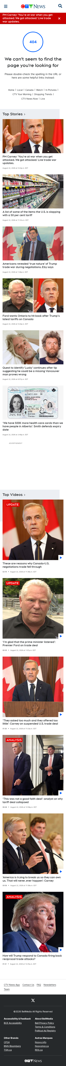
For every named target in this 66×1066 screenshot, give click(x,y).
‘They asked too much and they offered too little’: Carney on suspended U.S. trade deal (30, 722)
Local (20, 90)
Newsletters (50, 984)
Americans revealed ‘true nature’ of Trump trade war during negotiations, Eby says (30, 265)
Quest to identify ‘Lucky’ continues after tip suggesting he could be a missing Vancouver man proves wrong (31, 371)
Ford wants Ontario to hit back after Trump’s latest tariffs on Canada (31, 317)
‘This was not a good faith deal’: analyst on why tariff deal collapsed (33, 800)
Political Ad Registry (45, 1030)
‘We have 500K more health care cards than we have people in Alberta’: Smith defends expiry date (33, 426)
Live (43, 98)
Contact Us (28, 984)
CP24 (7, 1042)
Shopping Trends (43, 94)
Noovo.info (40, 1042)
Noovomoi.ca (42, 1046)
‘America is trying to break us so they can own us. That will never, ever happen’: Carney (32, 879)
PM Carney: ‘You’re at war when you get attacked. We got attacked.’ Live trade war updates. (29, 160)
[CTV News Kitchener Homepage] (33, 6)
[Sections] (6, 6)
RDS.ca (39, 1049)
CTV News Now (29, 98)
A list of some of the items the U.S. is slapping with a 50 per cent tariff (31, 213)
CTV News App (12, 984)
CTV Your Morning (21, 94)
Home (11, 90)
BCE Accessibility (13, 1023)
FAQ (39, 984)
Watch (39, 90)
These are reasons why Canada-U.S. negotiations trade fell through (26, 565)
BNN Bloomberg (12, 1046)
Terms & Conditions (45, 1026)
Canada (29, 90)
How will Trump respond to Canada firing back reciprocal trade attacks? (32, 957)
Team (7, 989)
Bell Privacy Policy (44, 1023)
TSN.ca (8, 1049)
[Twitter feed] (33, 1000)
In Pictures (51, 90)
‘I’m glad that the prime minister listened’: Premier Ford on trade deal (29, 643)
